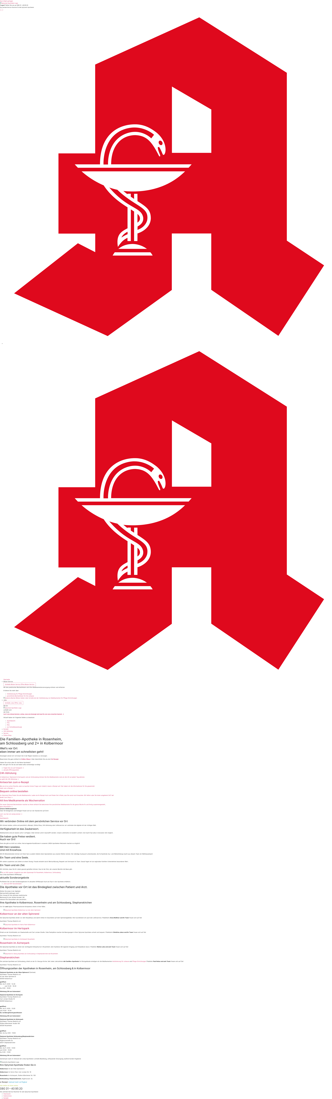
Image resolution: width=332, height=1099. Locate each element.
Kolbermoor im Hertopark (14, 928)
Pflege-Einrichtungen (139, 961)
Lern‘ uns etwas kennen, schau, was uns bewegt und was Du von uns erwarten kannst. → (33, 714)
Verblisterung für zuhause (120, 961)
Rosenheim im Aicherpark (14, 942)
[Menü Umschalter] (1, 10)
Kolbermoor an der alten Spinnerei (19, 913)
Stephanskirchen (9, 957)
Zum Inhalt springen (6, 1)
